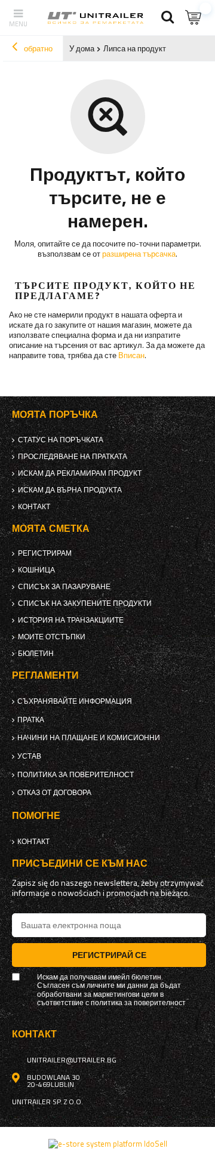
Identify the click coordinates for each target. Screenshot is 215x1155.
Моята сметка (51, 528)
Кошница (36, 570)
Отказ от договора (54, 792)
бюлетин (36, 653)
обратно (37, 48)
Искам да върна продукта (70, 490)
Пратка (30, 719)
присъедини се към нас (80, 863)
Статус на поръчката (60, 439)
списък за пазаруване (64, 586)
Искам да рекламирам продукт (80, 473)
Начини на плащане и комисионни (88, 737)
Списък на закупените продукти (85, 603)
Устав (29, 756)
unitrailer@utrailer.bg (71, 1060)
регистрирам (45, 553)
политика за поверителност (75, 774)
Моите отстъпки (51, 636)
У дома (81, 48)
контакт (34, 506)
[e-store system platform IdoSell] (107, 1144)
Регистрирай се (109, 954)
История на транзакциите (71, 620)
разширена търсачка (139, 254)
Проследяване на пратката (72, 456)
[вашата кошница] (194, 17)
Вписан (131, 355)
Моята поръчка (55, 414)
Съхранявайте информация (74, 701)
